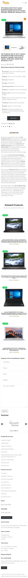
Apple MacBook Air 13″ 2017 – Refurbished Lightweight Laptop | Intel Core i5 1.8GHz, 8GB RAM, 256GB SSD (14, 349)
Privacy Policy (13, 576)
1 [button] (10, 430)
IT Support (4, 473)
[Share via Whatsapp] (12, 126)
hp (14, 123)
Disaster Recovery (6, 485)
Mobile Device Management (8, 491)
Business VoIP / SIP (6, 488)
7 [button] (17, 430)
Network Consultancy (7, 479)
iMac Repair (4, 452)
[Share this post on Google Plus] (5, 126)
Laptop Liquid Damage (7, 449)
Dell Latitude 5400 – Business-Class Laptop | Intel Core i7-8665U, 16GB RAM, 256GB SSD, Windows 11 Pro (14, 277)
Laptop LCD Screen (6, 446)
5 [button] (15, 430)
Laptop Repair (5, 443)
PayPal (4, 567)
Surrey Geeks (12, 574)
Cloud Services (5, 482)
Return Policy (5, 576)
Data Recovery (5, 462)
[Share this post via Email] (9, 126)
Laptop (10, 123)
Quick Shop (14, 263)
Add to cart (14, 118)
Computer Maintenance (7, 459)
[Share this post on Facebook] (1, 127)
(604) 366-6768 (6, 504)
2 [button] (11, 430)
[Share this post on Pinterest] (7, 126)
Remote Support (6, 517)
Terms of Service (22, 576)
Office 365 (4, 493)
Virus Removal (5, 465)
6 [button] (16, 430)
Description (14, 132)
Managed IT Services (6, 476)
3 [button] (12, 430)
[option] (14, 30)
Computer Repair (6, 440)
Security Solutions (6, 496)
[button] (2, 424)
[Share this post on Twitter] (3, 126)
